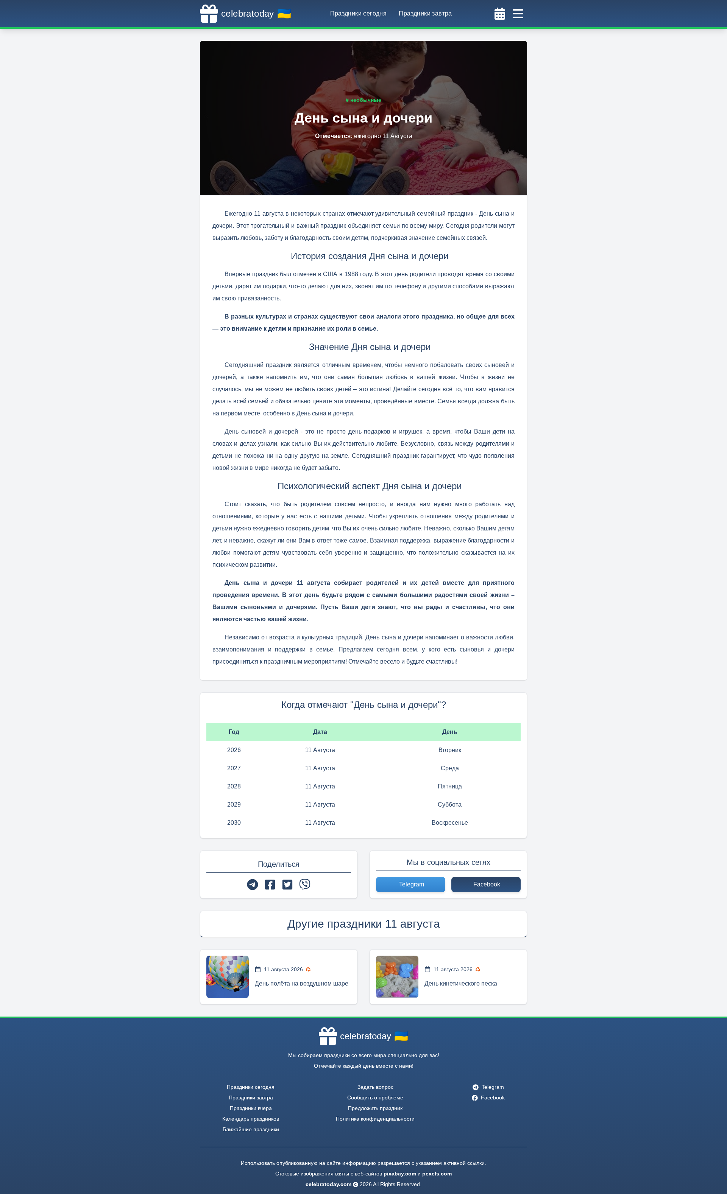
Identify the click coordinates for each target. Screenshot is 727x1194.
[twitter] (287, 884)
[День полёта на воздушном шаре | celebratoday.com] (227, 977)
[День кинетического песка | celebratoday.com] (397, 977)
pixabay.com (400, 1174)
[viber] (304, 884)
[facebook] (270, 884)
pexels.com (437, 1174)
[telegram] (252, 884)
